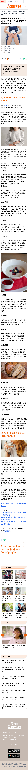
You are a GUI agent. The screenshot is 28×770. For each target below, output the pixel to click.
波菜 (10, 546)
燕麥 (10, 553)
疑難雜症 (15, 11)
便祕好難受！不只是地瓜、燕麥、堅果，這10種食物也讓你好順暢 (13, 13)
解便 (14, 546)
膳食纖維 (18, 549)
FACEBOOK (10, 1)
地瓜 (5, 546)
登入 (21, 1)
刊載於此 (7, 531)
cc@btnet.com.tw (13, 739)
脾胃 (8, 549)
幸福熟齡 (3, 11)
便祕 (5, 105)
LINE (16, 1)
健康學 (9, 11)
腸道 (24, 546)
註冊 (26, 1)
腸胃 (12, 549)
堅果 (15, 553)
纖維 (3, 549)
